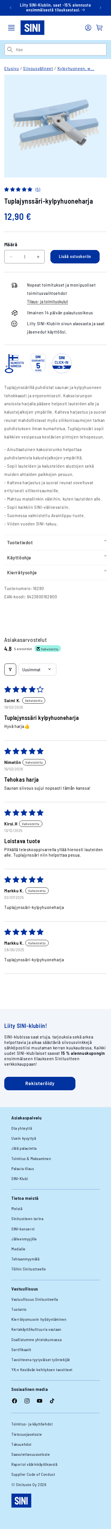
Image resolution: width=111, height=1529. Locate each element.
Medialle (18, 1248)
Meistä (16, 1208)
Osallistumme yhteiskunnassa (36, 1339)
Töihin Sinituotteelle (28, 1268)
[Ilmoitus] (100, 7)
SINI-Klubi (19, 1178)
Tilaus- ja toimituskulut (47, 301)
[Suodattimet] (10, 670)
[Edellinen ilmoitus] (10, 7)
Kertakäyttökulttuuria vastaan (36, 1329)
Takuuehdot (21, 1444)
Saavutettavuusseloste (30, 1454)
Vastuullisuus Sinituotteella (34, 1299)
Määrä (10, 244)
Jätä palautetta (24, 1148)
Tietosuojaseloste (26, 1434)
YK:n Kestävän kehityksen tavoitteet (42, 1369)
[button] (11, 27)
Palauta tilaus (22, 1168)
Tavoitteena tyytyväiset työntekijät (40, 1359)
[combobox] (61, 49)
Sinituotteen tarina (27, 1218)
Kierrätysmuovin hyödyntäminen (38, 1319)
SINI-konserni (23, 1228)
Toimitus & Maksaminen (31, 1158)
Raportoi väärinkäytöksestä (34, 1464)
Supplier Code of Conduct (33, 1474)
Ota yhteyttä (21, 1128)
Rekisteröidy (40, 1083)
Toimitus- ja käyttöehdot (32, 1423)
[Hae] (10, 49)
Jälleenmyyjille (24, 1238)
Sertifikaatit (21, 1349)
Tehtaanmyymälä (25, 1258)
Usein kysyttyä (23, 1138)
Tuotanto (19, 1309)
